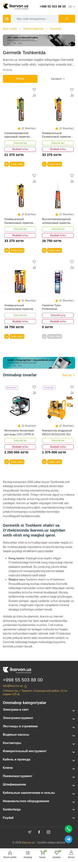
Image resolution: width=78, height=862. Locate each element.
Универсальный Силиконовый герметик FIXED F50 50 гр (18, 307)
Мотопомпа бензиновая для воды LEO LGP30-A (19, 432)
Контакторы (12, 743)
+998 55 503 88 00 (53, 6)
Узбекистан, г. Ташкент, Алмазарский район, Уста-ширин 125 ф (35, 692)
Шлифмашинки (14, 784)
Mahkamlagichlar (33, 28)
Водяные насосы (16, 734)
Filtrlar (20, 78)
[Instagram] (48, 832)
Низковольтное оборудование (26, 801)
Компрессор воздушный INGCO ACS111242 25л (57, 432)
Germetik (55, 28)
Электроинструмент (18, 718)
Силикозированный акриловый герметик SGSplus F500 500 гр (17, 135)
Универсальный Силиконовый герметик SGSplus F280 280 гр (18, 221)
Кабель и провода (16, 759)
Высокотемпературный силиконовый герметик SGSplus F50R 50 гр (56, 221)
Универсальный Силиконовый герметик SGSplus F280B (56, 135)
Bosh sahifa (10, 28)
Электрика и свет (16, 709)
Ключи (8, 767)
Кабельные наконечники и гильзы (29, 792)
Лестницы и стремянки (20, 726)
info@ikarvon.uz (13, 685)
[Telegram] (29, 832)
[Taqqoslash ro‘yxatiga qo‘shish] (34, 95)
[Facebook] (39, 832)
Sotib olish (17, 164)
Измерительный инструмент (25, 751)
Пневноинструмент (17, 776)
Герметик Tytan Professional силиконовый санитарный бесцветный (57, 307)
